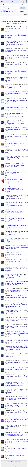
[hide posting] (8, 31)
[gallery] (9, 11)
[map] (12, 11)
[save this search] (26, 5)
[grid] (7, 11)
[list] (2, 11)
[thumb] (4, 11)
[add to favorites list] (6, 28)
